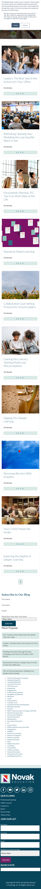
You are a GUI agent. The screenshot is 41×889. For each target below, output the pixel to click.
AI (8, 723)
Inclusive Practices (14, 684)
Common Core (12, 703)
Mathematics (12, 719)
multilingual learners (14, 756)
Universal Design (13, 740)
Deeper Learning (13, 737)
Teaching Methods (14, 682)
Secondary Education (14, 721)
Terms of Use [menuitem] (5, 815)
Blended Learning (13, 707)
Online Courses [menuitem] (6, 803)
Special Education (13, 717)
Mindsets (10, 696)
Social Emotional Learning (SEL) (18, 705)
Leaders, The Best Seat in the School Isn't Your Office (20, 80)
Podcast (10, 709)
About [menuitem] (3, 809)
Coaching (10, 746)
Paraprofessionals (13, 752)
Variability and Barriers (15, 694)
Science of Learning (14, 733)
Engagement (11, 690)
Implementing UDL (14, 680)
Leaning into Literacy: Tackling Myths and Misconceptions (16, 362)
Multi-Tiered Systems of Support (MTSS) (21, 711)
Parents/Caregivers (14, 735)
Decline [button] (25, 25)
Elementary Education (15, 713)
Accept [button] (15, 25)
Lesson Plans (12, 725)
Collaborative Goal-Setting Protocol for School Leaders (20, 305)
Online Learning (13, 750)
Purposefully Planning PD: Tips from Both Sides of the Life (19, 196)
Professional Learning (15, 692)
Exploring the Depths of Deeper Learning (17, 557)
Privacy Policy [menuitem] (5, 812)
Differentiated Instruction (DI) (18, 727)
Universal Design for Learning (17, 678)
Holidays (10, 731)
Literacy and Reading (14, 715)
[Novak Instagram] (30, 790)
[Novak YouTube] (10, 790)
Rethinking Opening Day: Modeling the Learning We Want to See (19, 137)
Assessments (12, 701)
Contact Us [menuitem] (5, 806)
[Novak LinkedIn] (23, 790)
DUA (9, 742)
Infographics (11, 729)
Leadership (11, 688)
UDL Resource (12, 686)
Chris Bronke (8, 88)
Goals (9, 698)
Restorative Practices (15, 754)
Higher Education (13, 744)
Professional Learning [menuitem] (8, 800)
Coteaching (11, 748)
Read (20, 93)
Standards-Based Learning (19, 251)
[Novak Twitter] (17, 790)
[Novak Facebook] (3, 790)
